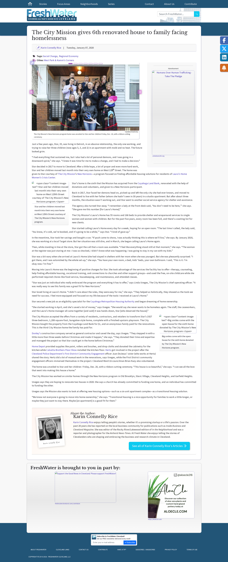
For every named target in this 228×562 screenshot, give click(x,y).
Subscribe (130, 542)
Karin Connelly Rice (50, 47)
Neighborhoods (89, 4)
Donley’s (36, 333)
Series (111, 4)
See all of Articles (157, 446)
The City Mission (66, 173)
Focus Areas (63, 4)
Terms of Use (192, 550)
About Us (169, 4)
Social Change (50, 56)
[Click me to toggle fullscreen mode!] (32, 63)
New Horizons (84, 173)
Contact (149, 4)
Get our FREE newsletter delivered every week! (113, 537)
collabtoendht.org (158, 156)
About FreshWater (38, 550)
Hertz (108, 349)
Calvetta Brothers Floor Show (61, 349)
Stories (43, 4)
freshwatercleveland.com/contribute (67, 504)
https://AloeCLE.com (155, 519)
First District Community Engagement (84, 353)
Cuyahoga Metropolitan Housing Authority (112, 301)
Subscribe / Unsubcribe (145, 550)
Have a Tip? (121, 550)
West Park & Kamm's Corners (59, 60)
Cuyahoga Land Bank (148, 183)
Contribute (191, 4)
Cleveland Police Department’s (48, 353)
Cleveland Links (62, 550)
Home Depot (38, 346)
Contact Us (83, 550)
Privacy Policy (171, 550)
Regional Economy (68, 56)
